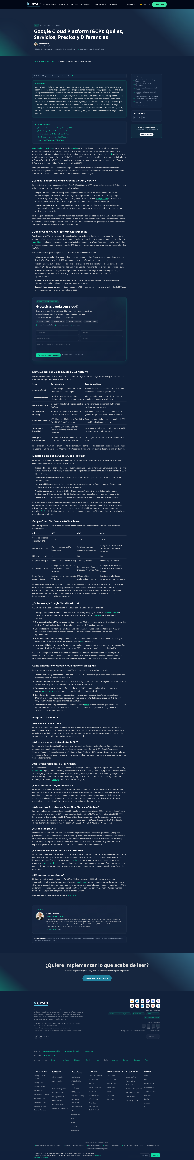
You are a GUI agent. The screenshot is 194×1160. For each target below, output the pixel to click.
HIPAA (73, 1122)
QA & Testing (130, 1097)
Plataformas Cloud (115, 4)
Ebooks (146, 1099)
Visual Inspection (95, 1087)
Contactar (152, 1036)
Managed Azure (39, 1087)
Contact (146, 1107)
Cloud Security (75, 1077)
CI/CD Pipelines (57, 1100)
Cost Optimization (40, 1102)
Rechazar (145, 1155)
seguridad (36, 242)
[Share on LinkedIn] (135, 117)
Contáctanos (159, 4)
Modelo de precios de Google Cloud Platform (52, 137)
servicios (74, 148)
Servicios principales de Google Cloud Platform (53, 134)
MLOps (91, 1083)
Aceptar (155, 1155)
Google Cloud (102, 198)
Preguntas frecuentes (140, 105)
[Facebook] (41, 1037)
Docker (109, 1091)
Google (110, 154)
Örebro (97, 1060)
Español (144, 4)
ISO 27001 (74, 1126)
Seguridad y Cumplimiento (80, 4)
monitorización (48, 691)
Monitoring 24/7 (39, 1098)
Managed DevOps (58, 1097)
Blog (145, 1079)
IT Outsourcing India (72, 1051)
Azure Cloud (111, 1079)
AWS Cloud (111, 1076)
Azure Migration (57, 1085)
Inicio (36, 61)
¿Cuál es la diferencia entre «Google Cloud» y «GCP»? (55, 128)
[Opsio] (34, 4)
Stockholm (65, 1060)
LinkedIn (59, 929)
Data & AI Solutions (95, 1076)
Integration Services (132, 1093)
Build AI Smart (94, 1110)
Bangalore (114, 1060)
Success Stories (149, 1083)
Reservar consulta (146, 134)
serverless (97, 615)
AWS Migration (57, 1081)
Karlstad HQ (89, 1051)
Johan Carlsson (44, 44)
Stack (82, 641)
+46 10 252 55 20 (39, 1026)
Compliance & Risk (77, 1107)
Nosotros (130, 4)
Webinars (147, 1095)
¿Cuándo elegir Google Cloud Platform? (145, 98)
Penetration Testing (77, 1096)
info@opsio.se (52, 1026)
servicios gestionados (51, 863)
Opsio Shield (75, 1130)
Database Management (134, 1089)
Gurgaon (137, 1060)
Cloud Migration (57, 1077)
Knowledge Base (149, 1091)
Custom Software (131, 1077)
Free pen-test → (49, 1055)
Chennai (126, 1060)
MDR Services (75, 1092)
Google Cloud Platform (42, 148)
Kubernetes (37, 770)
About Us (147, 1076)
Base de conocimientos (48, 61)
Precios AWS (73, 895)
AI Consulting (93, 1079)
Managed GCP (39, 1090)
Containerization (58, 1104)
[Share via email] (144, 117)
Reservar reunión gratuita (50, 355)
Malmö (87, 1060)
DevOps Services (58, 1093)
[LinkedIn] (36, 1037)
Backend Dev (130, 1085)
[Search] (137, 4)
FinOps (44, 511)
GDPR (72, 1111)
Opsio (86, 704)
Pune (146, 1060)
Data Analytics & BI (132, 1100)
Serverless (110, 1099)
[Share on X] (140, 117)
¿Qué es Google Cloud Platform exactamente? (52, 131)
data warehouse (111, 612)
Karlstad (53, 1060)
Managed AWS (39, 1083)
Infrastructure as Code (60, 1108)
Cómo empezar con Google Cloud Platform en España (146, 101)
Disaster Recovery (40, 1110)
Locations (147, 1103)
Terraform (110, 1095)
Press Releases (149, 1087)
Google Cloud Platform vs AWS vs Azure (50, 140)
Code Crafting (99, 4)
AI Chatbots (93, 1091)
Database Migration (59, 1089)
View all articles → (51, 929)
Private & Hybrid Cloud (41, 1094)
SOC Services (75, 1088)
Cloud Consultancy (40, 1106)
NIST (72, 1118)
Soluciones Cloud (48, 4)
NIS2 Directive (75, 1114)
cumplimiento (82, 882)
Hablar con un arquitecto (97, 978)
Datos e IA (62, 4)
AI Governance (94, 1095)
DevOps (55, 779)
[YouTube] (46, 1037)
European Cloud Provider (51, 1051)
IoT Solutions (93, 1099)
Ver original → (76, 76)
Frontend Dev (130, 1081)
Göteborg (77, 1060)
